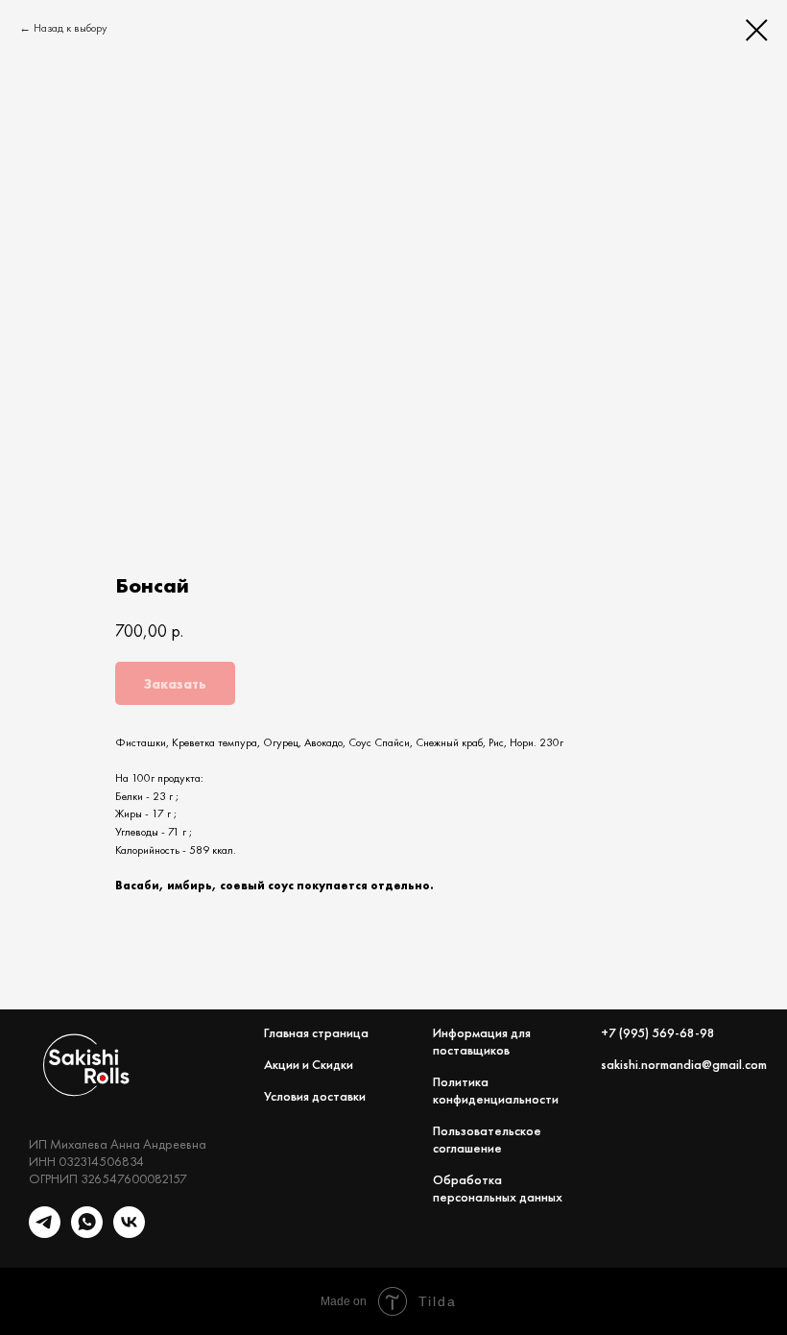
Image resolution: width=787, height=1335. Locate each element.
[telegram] (44, 1233)
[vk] (129, 1233)
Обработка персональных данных (497, 1188)
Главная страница (316, 1032)
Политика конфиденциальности (496, 1090)
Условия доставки (315, 1095)
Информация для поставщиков (482, 1041)
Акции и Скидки (308, 1064)
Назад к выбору (70, 28)
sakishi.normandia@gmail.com (684, 1064)
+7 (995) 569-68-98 (658, 1032)
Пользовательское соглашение (487, 1139)
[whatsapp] (87, 1233)
